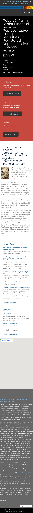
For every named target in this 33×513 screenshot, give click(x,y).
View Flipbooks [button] (11, 94)
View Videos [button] (10, 134)
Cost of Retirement (10, 313)
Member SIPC (26, 473)
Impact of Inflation (10, 323)
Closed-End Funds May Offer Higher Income (16, 272)
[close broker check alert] (30, 1)
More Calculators (10, 334)
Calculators (8, 310)
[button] (27, 12)
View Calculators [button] (11, 114)
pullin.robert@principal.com (13, 72)
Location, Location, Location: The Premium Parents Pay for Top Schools (15, 258)
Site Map (3, 500)
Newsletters (8, 244)
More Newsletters (10, 302)
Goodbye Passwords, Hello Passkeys (16, 287)
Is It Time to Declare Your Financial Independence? (16, 248)
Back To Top (25, 506)
